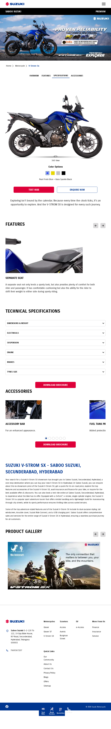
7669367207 (16, 650)
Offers (46, 681)
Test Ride (34, 189)
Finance (95, 627)
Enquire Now (77, 189)
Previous (95, 225)
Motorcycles (49, 621)
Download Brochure (55, 384)
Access (63, 627)
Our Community (49, 658)
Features (46, 75)
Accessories (77, 75)
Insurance (96, 631)
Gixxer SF (48, 631)
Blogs (46, 677)
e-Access (80, 627)
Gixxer (46, 627)
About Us (48, 664)
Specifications (60, 75)
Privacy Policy (49, 672)
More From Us (98, 621)
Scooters (64, 621)
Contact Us (48, 668)
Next (103, 225)
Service (95, 636)
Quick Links (49, 651)
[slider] (55, 127)
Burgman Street (64, 637)
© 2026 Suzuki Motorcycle (96, 707)
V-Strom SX (49, 636)
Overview (34, 75)
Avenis (62, 631)
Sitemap (47, 686)
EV (77, 621)
